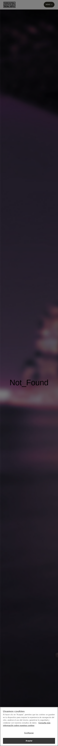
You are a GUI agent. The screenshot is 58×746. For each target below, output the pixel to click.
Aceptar (29, 741)
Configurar (29, 733)
